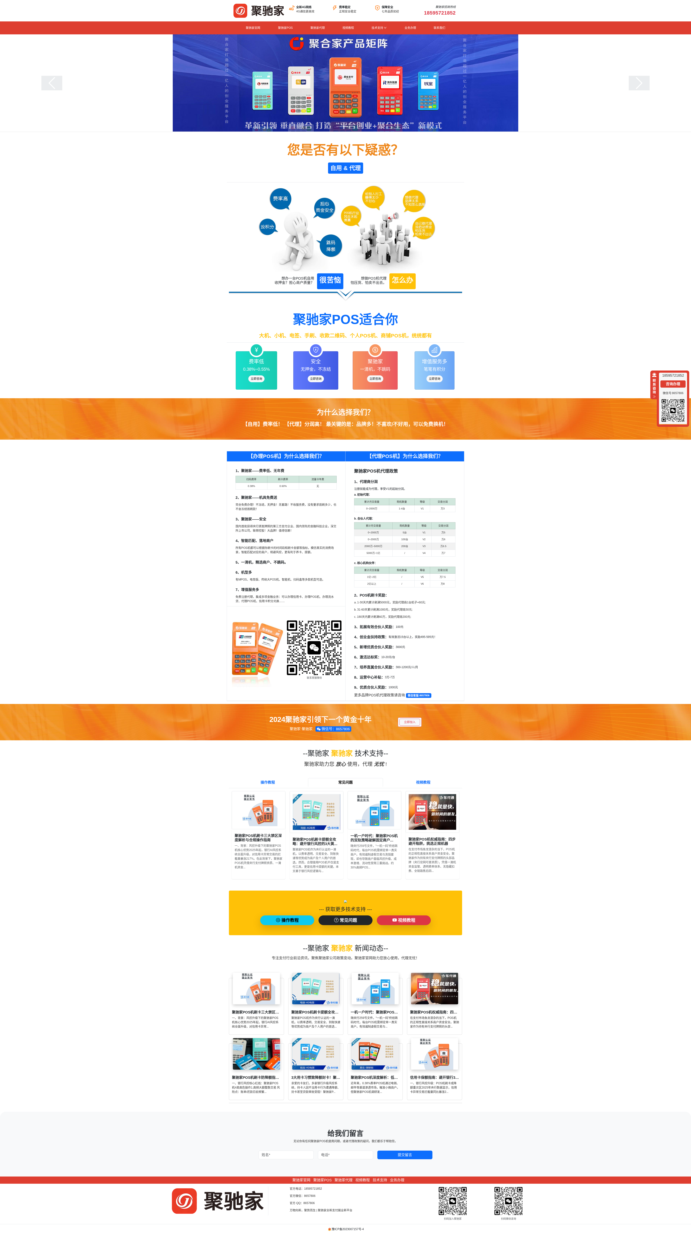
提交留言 (405, 1155)
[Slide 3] (352, 127)
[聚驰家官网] (259, 11)
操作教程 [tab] (268, 782)
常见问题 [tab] (345, 782)
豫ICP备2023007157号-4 (348, 1229)
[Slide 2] (345, 127)
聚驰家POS (285, 27)
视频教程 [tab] (423, 782)
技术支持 (378, 27)
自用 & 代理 (345, 168)
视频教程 (348, 27)
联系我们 (439, 27)
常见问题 (347, 920)
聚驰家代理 (317, 27)
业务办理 (410, 27)
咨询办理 (673, 384)
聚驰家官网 (253, 27)
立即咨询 (256, 378)
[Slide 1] (339, 127)
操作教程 (289, 920)
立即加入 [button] (409, 722)
